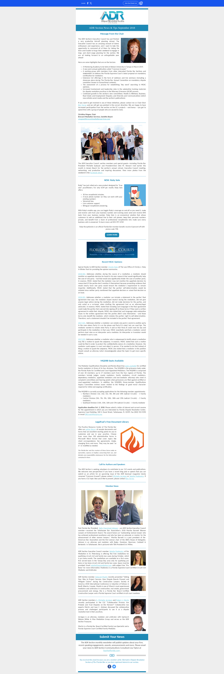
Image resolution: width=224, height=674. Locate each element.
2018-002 (81, 274)
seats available (130, 366)
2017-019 (81, 339)
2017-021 (81, 323)
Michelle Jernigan (120, 476)
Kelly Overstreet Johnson (108, 528)
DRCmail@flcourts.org (93, 415)
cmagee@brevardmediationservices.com (94, 119)
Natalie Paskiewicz (137, 476)
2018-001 (81, 297)
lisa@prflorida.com (111, 651)
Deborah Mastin (101, 577)
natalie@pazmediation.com (101, 565)
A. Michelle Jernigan (104, 600)
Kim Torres (82, 105)
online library (91, 429)
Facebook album (96, 173)
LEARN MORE (112, 235)
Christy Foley (113, 267)
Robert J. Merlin (122, 600)
